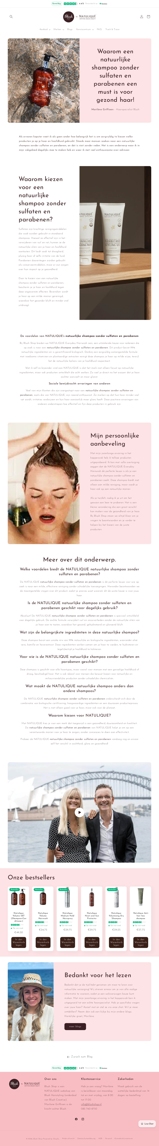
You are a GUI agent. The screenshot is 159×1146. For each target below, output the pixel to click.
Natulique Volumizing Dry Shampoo (116, 916)
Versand (108, 1138)
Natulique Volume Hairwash (43, 916)
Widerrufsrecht (68, 1138)
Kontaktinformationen (124, 1138)
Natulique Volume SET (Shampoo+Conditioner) (18, 917)
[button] (11, 16)
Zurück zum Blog (82, 1056)
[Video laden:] (79, 812)
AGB (100, 1138)
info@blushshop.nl (91, 1104)
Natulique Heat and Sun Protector (92, 916)
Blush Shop (37, 1139)
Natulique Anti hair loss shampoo (140, 916)
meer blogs (75, 1026)
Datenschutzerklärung (86, 1138)
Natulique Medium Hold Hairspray (67, 916)
